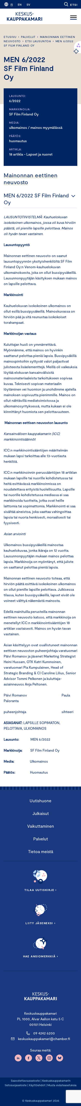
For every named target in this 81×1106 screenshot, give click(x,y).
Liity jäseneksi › (40, 923)
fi (12, 4)
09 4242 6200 (44, 1033)
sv (28, 4)
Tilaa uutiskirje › (40, 890)
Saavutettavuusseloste (25, 1080)
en (20, 4)
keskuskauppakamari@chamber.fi (44, 1039)
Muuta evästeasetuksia (61, 1085)
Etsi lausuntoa (38, 41)
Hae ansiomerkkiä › (40, 956)
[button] (70, 4)
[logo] (24, 16)
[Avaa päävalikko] (73, 16)
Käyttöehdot (37, 1085)
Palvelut (28, 37)
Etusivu (10, 37)
